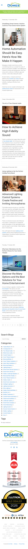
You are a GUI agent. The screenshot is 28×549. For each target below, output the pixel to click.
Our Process (20, 524)
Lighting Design (7, 367)
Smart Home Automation (9, 382)
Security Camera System (9, 409)
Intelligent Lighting (7, 384)
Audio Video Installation (9, 363)
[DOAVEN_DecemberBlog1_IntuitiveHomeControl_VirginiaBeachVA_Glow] (14, 37)
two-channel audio (8, 141)
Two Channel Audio (8, 351)
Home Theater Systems (9, 377)
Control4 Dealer (7, 413)
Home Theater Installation (9, 361)
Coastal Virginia (7, 355)
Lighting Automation (8, 386)
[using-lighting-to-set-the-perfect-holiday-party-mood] (14, 183)
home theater (5, 288)
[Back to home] (14, 5)
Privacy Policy (21, 543)
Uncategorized (6, 348)
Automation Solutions (20, 534)
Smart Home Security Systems (10, 369)
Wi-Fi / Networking (18, 530)
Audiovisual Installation (9, 398)
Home (5, 524)
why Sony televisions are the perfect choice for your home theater (13, 309)
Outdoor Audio (6, 380)
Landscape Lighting (7, 400)
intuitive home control (7, 88)
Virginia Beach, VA (7, 346)
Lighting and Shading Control (14, 532)
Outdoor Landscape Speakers (10, 373)
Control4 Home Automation (10, 396)
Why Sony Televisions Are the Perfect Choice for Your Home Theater (11, 251)
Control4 (11, 78)
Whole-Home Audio (8, 353)
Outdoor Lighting (7, 411)
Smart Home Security (8, 371)
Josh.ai (17, 78)
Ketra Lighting (6, 388)
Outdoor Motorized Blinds (9, 390)
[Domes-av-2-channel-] (14, 115)
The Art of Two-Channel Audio (11, 103)
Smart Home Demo (6, 534)
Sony (4, 415)
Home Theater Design (8, 357)
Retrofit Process (7, 526)
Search (24, 338)
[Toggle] (26, 346)
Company (12, 524)
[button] (2, 5)
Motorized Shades (7, 365)
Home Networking (7, 404)
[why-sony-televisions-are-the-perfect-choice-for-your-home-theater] (14, 263)
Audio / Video (21, 528)
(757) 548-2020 (14, 442)
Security (7, 530)
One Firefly (10, 543)
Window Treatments (8, 394)
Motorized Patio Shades (9, 375)
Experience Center (20, 526)
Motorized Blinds (7, 359)
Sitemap (15, 543)
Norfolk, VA (6, 392)
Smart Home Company (8, 402)
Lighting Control (7, 407)
